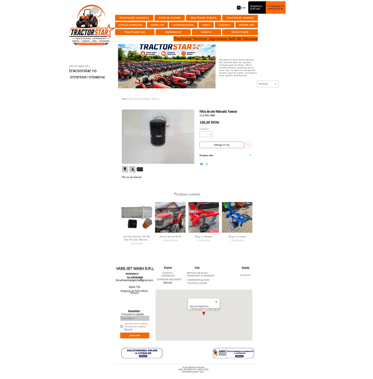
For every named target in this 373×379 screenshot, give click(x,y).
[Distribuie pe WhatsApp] (207, 164)
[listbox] (268, 84)
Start (124, 98)
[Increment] (211, 134)
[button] (268, 84)
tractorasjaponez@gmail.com (138, 280)
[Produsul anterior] (117, 217)
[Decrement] (202, 134)
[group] (187, 225)
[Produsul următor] (256, 217)
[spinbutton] (206, 134)
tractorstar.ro (132, 273)
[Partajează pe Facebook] (201, 164)
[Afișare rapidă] (137, 217)
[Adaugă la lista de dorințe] (248, 145)
